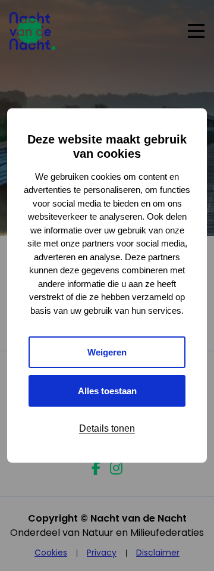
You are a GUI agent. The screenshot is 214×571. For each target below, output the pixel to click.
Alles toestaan (107, 391)
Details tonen (107, 428)
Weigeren (107, 352)
